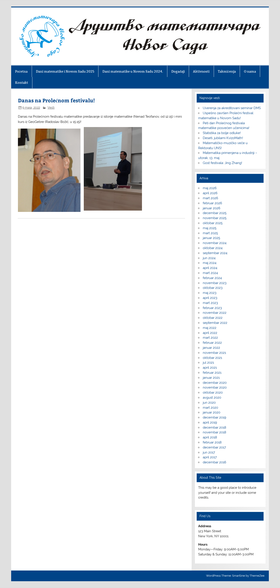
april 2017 (210, 457)
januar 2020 (211, 412)
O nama (250, 71)
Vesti (50, 107)
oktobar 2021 (212, 358)
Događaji (178, 71)
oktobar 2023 (212, 288)
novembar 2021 (214, 353)
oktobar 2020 (213, 392)
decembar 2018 (214, 427)
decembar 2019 (214, 417)
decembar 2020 (215, 383)
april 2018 (210, 437)
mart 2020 (210, 408)
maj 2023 (209, 293)
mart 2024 (210, 273)
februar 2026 (212, 203)
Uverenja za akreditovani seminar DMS (232, 108)
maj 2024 (209, 263)
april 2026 (210, 193)
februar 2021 (212, 373)
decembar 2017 (214, 447)
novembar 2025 (214, 218)
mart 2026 (210, 198)
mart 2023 (210, 303)
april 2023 (210, 298)
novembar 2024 (214, 243)
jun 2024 (209, 258)
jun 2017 (209, 452)
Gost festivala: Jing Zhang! (222, 163)
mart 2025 (210, 233)
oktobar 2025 (212, 223)
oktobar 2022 (212, 318)
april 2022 (210, 333)
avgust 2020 (212, 398)
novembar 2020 (215, 387)
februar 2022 (212, 343)
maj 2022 (209, 328)
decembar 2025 (214, 213)
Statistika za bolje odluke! (222, 133)
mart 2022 (210, 338)
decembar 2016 (214, 462)
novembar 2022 (214, 313)
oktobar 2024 (212, 248)
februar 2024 (212, 278)
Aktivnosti (201, 71)
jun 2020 (209, 403)
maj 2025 (209, 228)
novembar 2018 (214, 432)
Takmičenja (227, 71)
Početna (21, 71)
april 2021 (210, 368)
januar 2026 (211, 208)
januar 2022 (211, 348)
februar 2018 (212, 442)
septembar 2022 (215, 323)
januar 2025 (211, 238)
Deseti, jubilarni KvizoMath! (223, 138)
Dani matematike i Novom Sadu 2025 (65, 71)
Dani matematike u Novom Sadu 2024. (132, 71)
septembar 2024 (215, 253)
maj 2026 (210, 188)
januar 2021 (211, 378)
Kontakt (21, 82)
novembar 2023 (214, 283)
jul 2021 (208, 363)
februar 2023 (212, 308)
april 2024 (210, 268)
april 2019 (210, 422)
